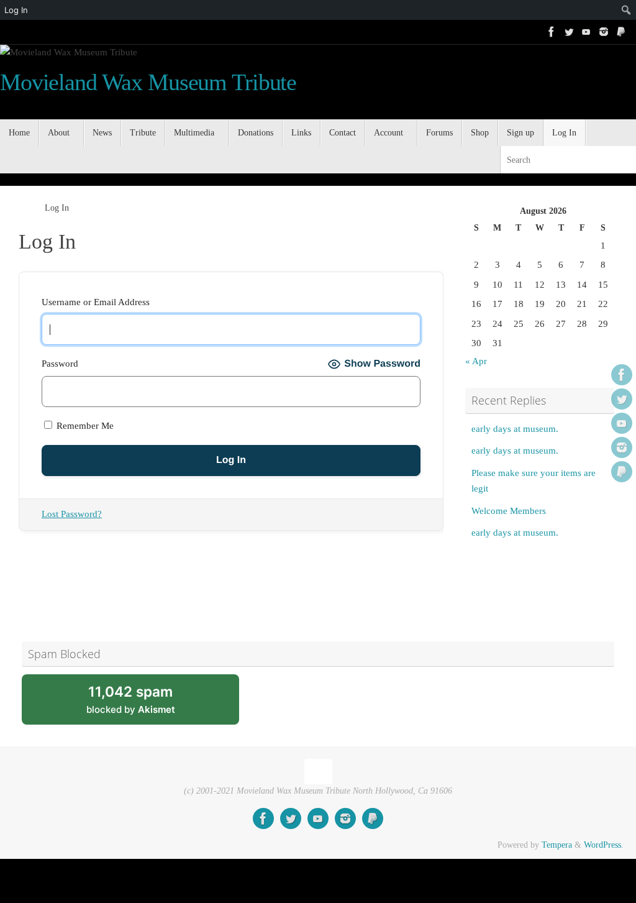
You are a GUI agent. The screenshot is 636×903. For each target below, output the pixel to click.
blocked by (146, 704)
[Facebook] (551, 31)
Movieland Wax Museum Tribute (148, 82)
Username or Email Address (96, 302)
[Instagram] (603, 31)
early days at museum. (514, 429)
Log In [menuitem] (16, 10)
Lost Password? (72, 514)
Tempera (557, 845)
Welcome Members (508, 511)
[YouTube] (586, 31)
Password (60, 364)
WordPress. (604, 845)
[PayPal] (621, 31)
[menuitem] (604, 10)
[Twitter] (569, 31)
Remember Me (84, 426)
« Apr (476, 361)
